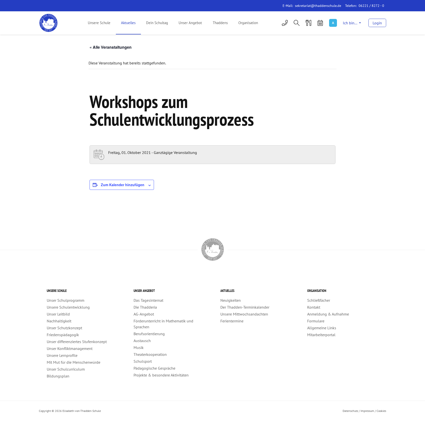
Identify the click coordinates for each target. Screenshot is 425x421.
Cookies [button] (381, 411)
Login (377, 22)
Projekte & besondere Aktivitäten (161, 375)
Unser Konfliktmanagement (69, 348)
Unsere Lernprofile (62, 355)
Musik (139, 347)
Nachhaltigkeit (59, 320)
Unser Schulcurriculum (66, 369)
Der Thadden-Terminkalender (244, 307)
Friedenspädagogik (63, 334)
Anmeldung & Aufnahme (328, 314)
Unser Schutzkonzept (64, 327)
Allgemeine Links (321, 327)
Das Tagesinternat (148, 300)
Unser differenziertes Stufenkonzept (77, 341)
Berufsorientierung (149, 333)
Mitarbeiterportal (321, 334)
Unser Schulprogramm (65, 300)
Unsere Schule (99, 22)
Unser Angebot (190, 22)
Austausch (142, 340)
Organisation (248, 22)
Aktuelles (128, 22)
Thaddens (220, 22)
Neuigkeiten (230, 300)
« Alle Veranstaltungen (111, 47)
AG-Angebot (144, 314)
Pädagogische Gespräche (154, 368)
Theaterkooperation (150, 354)
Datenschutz (350, 411)
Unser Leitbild (58, 314)
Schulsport (143, 361)
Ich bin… (350, 22)
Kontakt (313, 307)
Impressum (367, 411)
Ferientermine (231, 320)
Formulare (315, 320)
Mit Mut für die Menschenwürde (73, 362)
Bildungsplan (58, 376)
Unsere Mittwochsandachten (244, 314)
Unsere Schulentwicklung (68, 307)
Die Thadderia (145, 307)
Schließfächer (318, 300)
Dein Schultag (157, 22)
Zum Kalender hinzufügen (122, 184)
